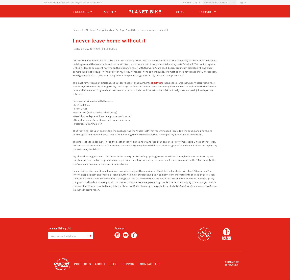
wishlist (187, 2)
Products (81, 12)
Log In (197, 2)
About (109, 12)
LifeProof (157, 82)
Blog (180, 12)
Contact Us (149, 264)
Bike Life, (107, 48)
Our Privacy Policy (231, 265)
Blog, (114, 48)
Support (206, 12)
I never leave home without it (154, 30)
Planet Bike (145, 11)
